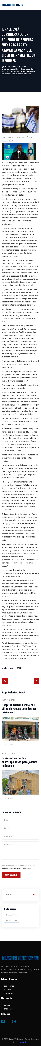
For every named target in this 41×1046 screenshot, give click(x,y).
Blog (18, 66)
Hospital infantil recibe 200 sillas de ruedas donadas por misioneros (19, 708)
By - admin (8, 137)
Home (7, 66)
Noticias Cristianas (10, 141)
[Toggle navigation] (36, 5)
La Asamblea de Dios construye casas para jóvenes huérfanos (19, 762)
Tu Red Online (22, 1042)
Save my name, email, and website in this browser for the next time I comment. (18, 867)
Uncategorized (11, 920)
